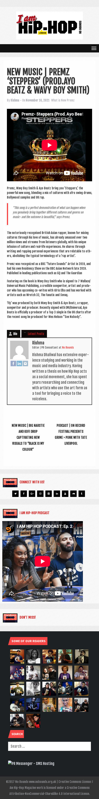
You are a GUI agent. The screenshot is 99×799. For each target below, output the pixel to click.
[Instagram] (25, 363)
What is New (58, 100)
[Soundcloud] (73, 493)
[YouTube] (65, 493)
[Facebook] (13, 363)
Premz (71, 100)
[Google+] (32, 493)
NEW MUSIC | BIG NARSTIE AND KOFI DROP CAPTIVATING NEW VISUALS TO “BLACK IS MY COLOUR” (28, 437)
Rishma (15, 100)
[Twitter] (15, 493)
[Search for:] (49, 746)
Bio (15, 334)
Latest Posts (36, 334)
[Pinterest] (48, 493)
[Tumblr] (82, 493)
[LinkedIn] (19, 363)
